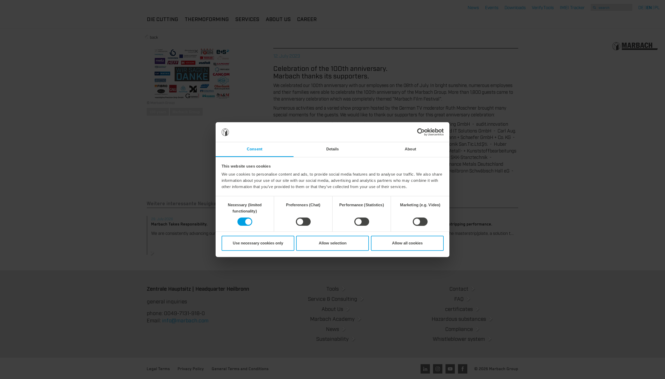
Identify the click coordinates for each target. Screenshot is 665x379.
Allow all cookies (407, 243)
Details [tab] (332, 149)
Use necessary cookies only (258, 243)
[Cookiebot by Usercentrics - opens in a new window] (421, 132)
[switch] (303, 221)
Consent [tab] (254, 149)
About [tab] (410, 149)
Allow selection (333, 243)
